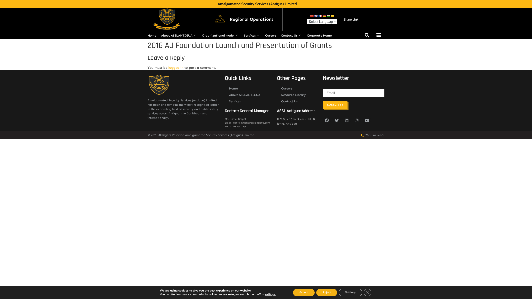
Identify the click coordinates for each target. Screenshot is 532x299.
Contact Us (289, 35)
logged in (175, 68)
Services (250, 35)
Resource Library (293, 95)
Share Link (351, 19)
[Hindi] (328, 16)
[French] (320, 16)
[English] (316, 16)
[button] (251, 19)
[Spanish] (332, 16)
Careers (270, 35)
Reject (327, 292)
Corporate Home (319, 35)
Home (152, 35)
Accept (303, 292)
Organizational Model (218, 35)
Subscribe (335, 104)
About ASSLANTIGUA (176, 35)
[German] (324, 16)
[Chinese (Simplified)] (312, 16)
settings (270, 294)
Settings (350, 292)
